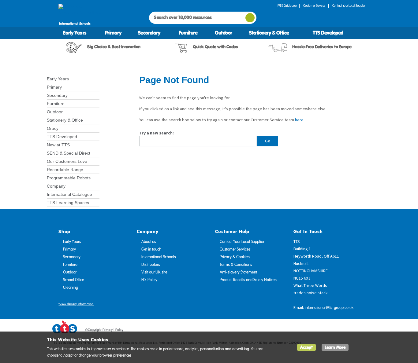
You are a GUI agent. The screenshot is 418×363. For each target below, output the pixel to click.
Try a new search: (156, 133)
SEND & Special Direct (68, 153)
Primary (113, 33)
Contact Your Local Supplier (348, 6)
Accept (306, 347)
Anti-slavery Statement (238, 272)
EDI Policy (149, 279)
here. (299, 120)
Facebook (326, 331)
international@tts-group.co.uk (329, 307)
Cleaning (70, 287)
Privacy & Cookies (235, 257)
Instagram (361, 331)
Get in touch (151, 249)
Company (56, 186)
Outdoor (223, 33)
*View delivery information (76, 304)
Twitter (337, 331)
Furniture (188, 33)
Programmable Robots (69, 177)
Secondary (149, 33)
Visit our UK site (154, 272)
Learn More (335, 347)
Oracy (52, 128)
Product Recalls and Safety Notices (248, 279)
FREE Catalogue (287, 6)
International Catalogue (69, 194)
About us (148, 241)
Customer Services (314, 6)
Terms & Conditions (236, 264)
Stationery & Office (269, 33)
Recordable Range (65, 169)
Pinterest (349, 331)
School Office (73, 279)
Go (267, 141)
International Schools (158, 257)
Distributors (150, 264)
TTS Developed (328, 33)
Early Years (74, 33)
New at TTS (58, 144)
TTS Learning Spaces (68, 202)
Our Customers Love (67, 161)
